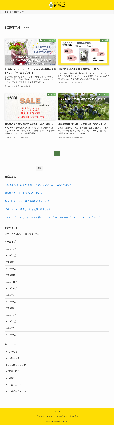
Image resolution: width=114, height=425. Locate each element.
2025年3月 (11, 335)
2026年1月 (11, 269)
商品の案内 (14, 371)
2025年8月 (11, 302)
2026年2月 (11, 262)
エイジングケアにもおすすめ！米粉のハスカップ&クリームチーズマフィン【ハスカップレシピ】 (53, 217)
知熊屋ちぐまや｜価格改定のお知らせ (23, 193)
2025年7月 (11, 308)
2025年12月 (12, 275)
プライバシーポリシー (45, 416)
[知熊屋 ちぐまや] (57, 5)
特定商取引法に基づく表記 (67, 416)
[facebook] (55, 411)
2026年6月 (11, 249)
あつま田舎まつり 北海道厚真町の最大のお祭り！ (29, 201)
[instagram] (58, 411)
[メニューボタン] (5, 5)
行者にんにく (15, 384)
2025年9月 (11, 295)
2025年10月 (12, 288)
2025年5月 (11, 321)
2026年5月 (11, 255)
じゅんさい (14, 351)
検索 (39, 168)
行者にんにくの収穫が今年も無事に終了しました (29, 209)
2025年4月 (11, 328)
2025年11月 (11, 282)
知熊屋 (11, 378)
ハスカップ (14, 358)
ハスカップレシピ (17, 365)
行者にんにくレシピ (18, 391)
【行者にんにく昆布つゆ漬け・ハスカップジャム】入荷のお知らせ (38, 185)
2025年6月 (11, 315)
